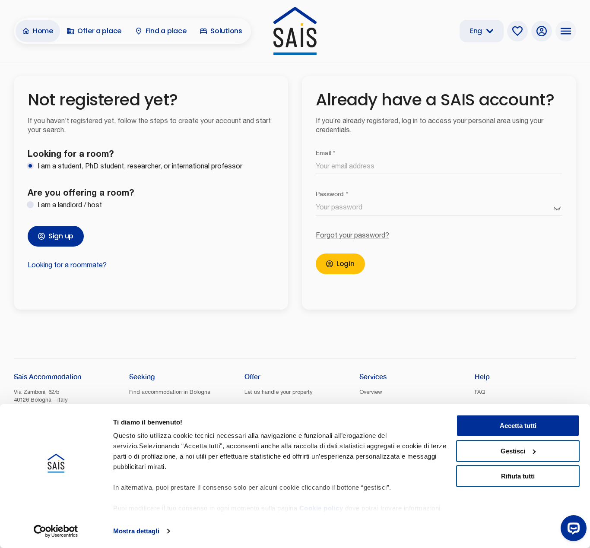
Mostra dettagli (136, 531)
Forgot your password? (352, 235)
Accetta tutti (518, 425)
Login (345, 264)
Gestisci (513, 451)
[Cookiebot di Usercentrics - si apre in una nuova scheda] (56, 531)
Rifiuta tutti (518, 476)
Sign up (60, 236)
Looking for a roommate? (67, 265)
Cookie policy (321, 508)
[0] (517, 31)
